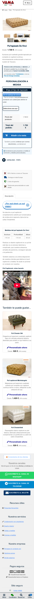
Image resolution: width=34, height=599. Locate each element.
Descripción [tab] (9, 196)
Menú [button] (4, 597)
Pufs (10, 10)
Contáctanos (19, 74)
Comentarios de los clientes (18, 457)
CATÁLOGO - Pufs (13, 160)
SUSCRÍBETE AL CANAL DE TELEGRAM (18, 484)
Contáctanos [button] (13, 597)
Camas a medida (10, 535)
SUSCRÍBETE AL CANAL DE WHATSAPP (18, 475)
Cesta (30, 596)
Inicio (5, 10)
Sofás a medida (9, 531)
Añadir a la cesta (18, 135)
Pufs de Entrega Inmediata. (12, 76)
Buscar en (21, 597)
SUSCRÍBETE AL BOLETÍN (19, 493)
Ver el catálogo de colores (12, 95)
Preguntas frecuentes (11, 508)
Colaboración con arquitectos (14, 521)
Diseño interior (9, 526)
